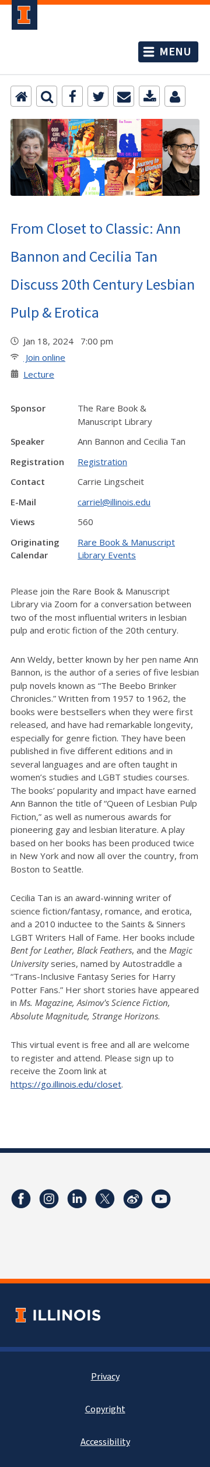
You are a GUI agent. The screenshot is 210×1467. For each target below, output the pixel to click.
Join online (44, 357)
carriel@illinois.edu (114, 502)
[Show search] (46, 96)
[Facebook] (72, 96)
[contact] (175, 96)
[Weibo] (133, 1199)
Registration (102, 461)
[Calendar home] (21, 96)
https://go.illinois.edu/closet (65, 1084)
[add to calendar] (149, 96)
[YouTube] (161, 1199)
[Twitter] (98, 96)
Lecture (38, 374)
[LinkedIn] (77, 1199)
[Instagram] (49, 1199)
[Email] (123, 96)
